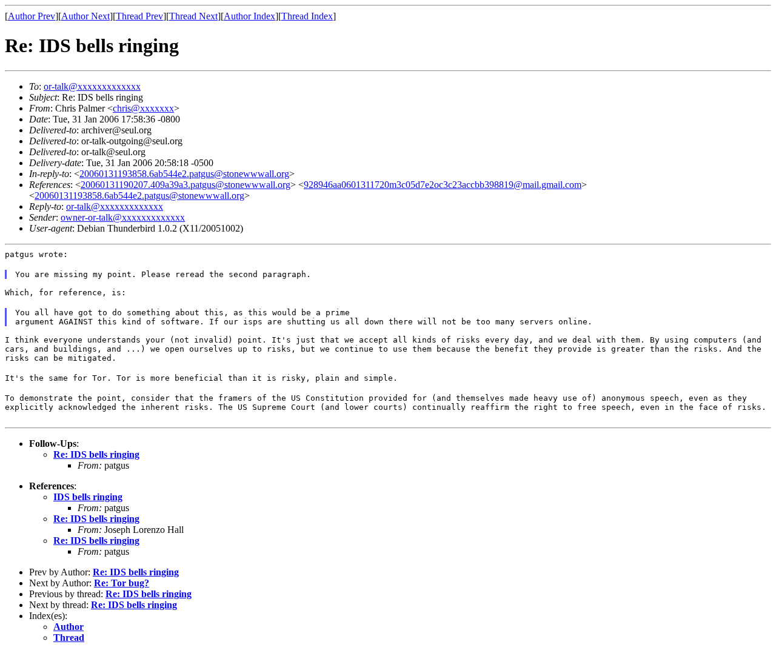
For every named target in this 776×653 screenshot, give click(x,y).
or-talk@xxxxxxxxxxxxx (92, 86)
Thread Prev (139, 16)
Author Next (85, 16)
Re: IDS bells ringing (96, 454)
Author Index (249, 16)
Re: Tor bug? (121, 583)
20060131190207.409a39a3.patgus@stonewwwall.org (185, 184)
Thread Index (307, 16)
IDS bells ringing (87, 497)
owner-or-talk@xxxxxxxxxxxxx (123, 217)
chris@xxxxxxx (143, 108)
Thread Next (193, 16)
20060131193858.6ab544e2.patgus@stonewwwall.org (184, 174)
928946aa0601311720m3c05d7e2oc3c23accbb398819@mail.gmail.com (442, 184)
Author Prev (31, 16)
